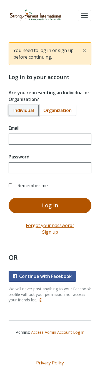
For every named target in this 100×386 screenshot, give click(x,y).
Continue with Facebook (45, 276)
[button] (84, 15)
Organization (57, 110)
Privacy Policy (50, 363)
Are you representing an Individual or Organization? (49, 96)
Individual (23, 110)
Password (19, 157)
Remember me (33, 185)
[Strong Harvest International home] (35, 15)
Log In (50, 205)
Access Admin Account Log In (57, 332)
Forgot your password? (50, 225)
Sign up (50, 232)
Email (14, 128)
